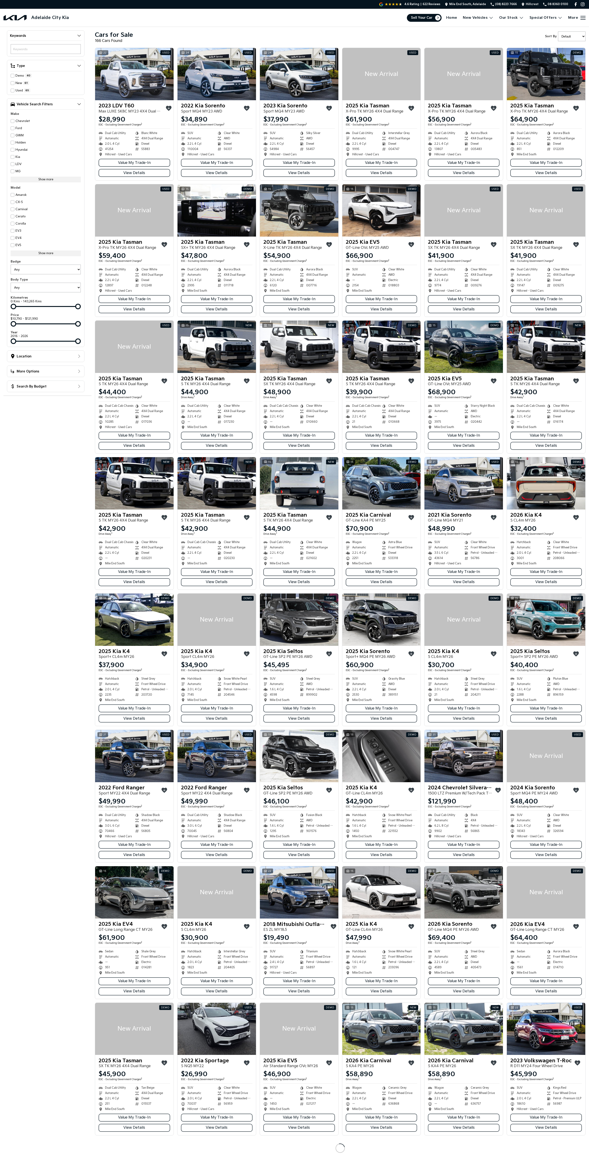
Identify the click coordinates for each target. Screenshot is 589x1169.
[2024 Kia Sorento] (546, 756)
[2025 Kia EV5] (381, 210)
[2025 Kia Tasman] (381, 74)
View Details (134, 173)
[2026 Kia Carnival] (381, 1029)
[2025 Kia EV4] (134, 892)
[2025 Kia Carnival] (381, 483)
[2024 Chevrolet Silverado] (463, 756)
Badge (16, 261)
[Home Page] (15, 17)
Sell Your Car (421, 18)
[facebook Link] (576, 4)
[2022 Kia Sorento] (217, 74)
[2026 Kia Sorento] (463, 892)
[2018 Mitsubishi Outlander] (299, 892)
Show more (45, 179)
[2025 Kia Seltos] (299, 620)
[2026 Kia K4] (546, 483)
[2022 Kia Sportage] (217, 1029)
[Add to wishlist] (168, 108)
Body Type (19, 279)
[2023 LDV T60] (134, 74)
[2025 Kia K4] (134, 620)
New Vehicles (475, 18)
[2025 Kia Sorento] (381, 620)
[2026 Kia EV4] (546, 892)
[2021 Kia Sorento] (463, 483)
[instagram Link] (583, 4)
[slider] (13, 306)
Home (451, 18)
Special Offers (543, 18)
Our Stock (508, 18)
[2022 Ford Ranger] (134, 756)
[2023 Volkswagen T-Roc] (546, 1029)
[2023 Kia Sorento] (299, 74)
